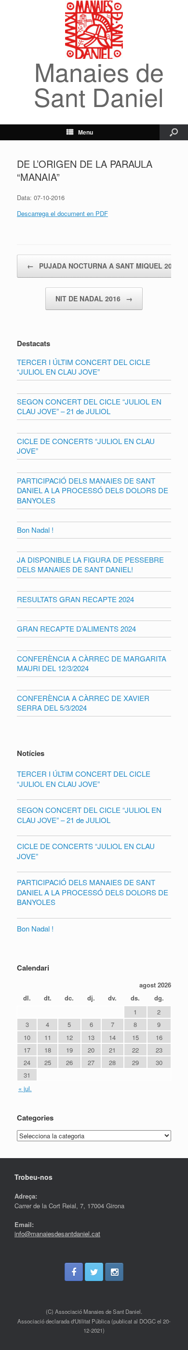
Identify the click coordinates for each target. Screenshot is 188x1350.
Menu (85, 132)
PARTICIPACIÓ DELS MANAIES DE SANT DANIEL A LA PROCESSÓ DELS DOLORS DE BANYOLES (92, 892)
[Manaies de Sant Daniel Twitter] (94, 1272)
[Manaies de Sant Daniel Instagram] (114, 1272)
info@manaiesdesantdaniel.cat (57, 1233)
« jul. (25, 1088)
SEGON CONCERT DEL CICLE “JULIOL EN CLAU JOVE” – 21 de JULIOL (89, 815)
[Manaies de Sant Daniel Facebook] (74, 1272)
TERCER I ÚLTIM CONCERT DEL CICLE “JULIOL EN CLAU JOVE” (83, 779)
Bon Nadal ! (35, 928)
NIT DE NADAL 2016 (94, 298)
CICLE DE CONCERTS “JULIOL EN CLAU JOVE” (86, 851)
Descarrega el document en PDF (62, 213)
